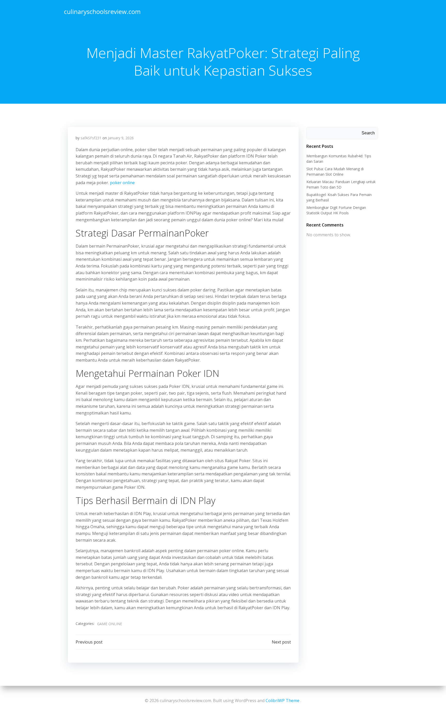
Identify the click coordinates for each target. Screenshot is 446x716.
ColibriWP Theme (282, 700)
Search (368, 133)
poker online (122, 182)
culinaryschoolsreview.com (102, 11)
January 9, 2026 (121, 137)
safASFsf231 (91, 137)
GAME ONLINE (109, 623)
